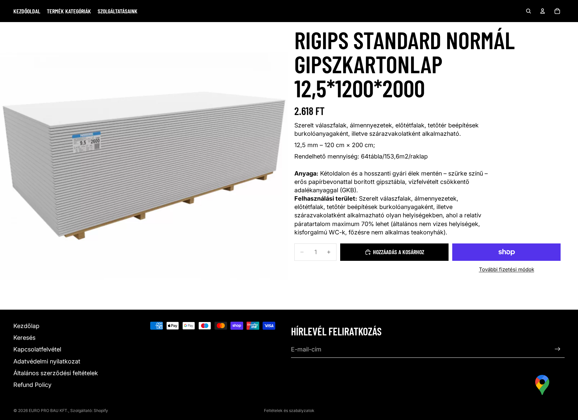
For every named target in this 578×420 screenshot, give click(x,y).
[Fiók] (542, 11)
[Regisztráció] (558, 349)
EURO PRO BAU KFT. (48, 410)
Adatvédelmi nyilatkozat (46, 361)
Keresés (24, 337)
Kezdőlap (26, 325)
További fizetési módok (506, 269)
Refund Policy (32, 384)
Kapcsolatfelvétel (37, 349)
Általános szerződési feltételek (55, 373)
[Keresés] (528, 11)
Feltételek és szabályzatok (289, 410)
